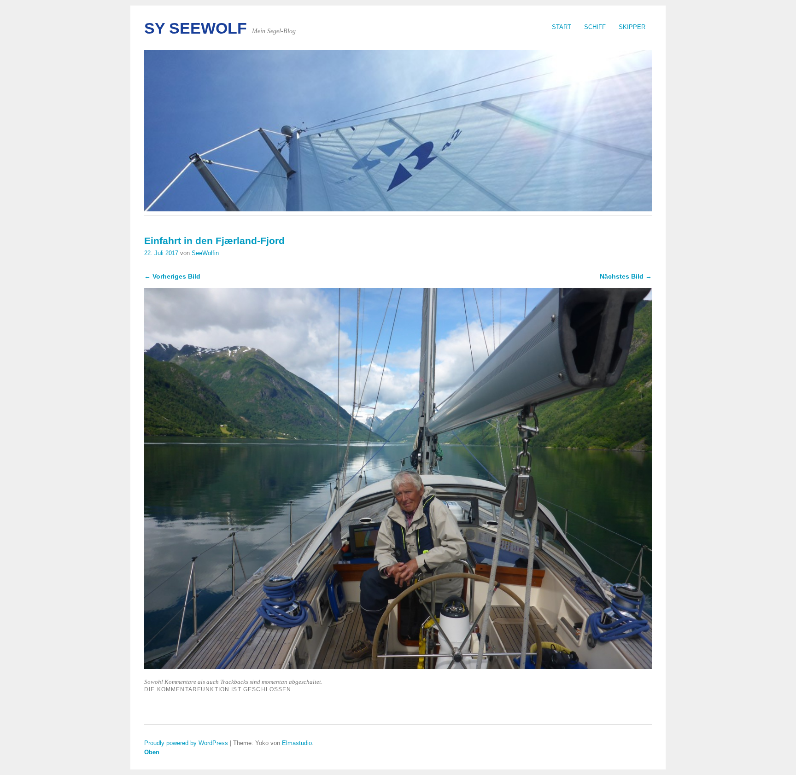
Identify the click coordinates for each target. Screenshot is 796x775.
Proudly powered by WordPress (186, 743)
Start (561, 26)
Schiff (595, 26)
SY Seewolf (195, 28)
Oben (151, 752)
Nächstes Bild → (626, 276)
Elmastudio (297, 743)
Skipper (632, 26)
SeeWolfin (205, 253)
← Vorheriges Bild (172, 276)
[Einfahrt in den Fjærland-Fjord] (398, 666)
